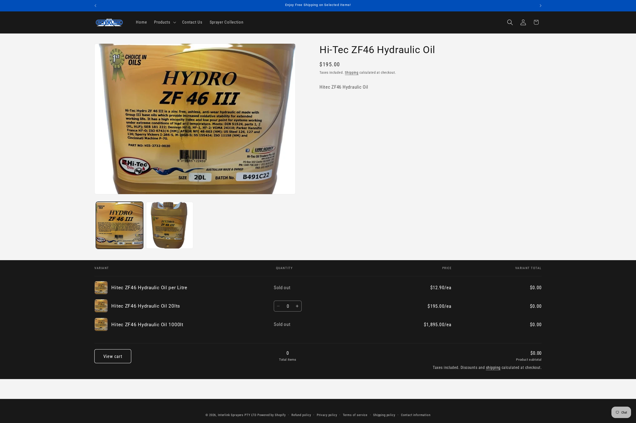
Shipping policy (384, 415)
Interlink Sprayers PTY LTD (237, 415)
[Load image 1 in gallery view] (119, 225)
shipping (493, 367)
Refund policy (301, 415)
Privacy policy (327, 415)
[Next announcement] (540, 5)
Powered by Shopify (271, 415)
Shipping (351, 72)
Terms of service (355, 415)
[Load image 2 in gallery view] (169, 225)
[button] (165, 22)
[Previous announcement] (95, 5)
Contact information (416, 415)
